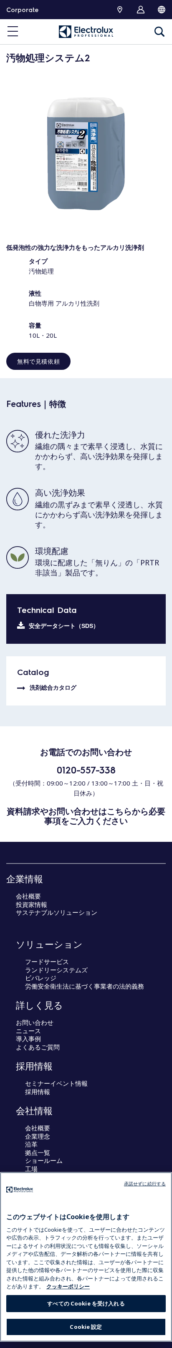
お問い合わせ (34, 1022)
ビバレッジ (40, 978)
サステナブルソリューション (56, 912)
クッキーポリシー (68, 1286)
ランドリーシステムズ (56, 970)
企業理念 (37, 1136)
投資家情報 (31, 904)
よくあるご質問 (38, 1047)
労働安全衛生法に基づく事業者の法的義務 (84, 986)
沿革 (31, 1144)
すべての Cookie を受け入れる (85, 1303)
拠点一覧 (37, 1152)
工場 (31, 1169)
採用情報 (37, 1091)
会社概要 (28, 896)
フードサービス (47, 961)
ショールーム (44, 1160)
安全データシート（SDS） (64, 626)
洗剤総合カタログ (53, 687)
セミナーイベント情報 (56, 1083)
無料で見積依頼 (38, 361)
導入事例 (28, 1038)
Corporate (22, 9)
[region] (86, 1257)
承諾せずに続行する (145, 1183)
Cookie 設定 (86, 1326)
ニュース (28, 1031)
